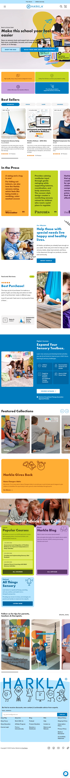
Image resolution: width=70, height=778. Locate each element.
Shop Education (5, 724)
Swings (6, 450)
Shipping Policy (62, 721)
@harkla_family (64, 615)
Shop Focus (4, 721)
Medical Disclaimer (61, 732)
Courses (37, 450)
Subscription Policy (62, 725)
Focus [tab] (28, 104)
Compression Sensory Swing (10, 141)
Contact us (47, 724)
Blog (30, 718)
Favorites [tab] (10, 104)
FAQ (45, 718)
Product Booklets (34, 724)
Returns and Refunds (47, 728)
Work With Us (19, 721)
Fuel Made (25, 748)
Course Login (5, 727)
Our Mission (7, 490)
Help (45, 721)
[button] (65, 773)
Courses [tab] (60, 104)
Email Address (6, 710)
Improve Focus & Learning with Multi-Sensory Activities (15, 565)
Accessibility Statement (61, 737)
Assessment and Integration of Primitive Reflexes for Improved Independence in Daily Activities (16, 546)
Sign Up (62, 714)
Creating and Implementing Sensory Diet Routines (16, 556)
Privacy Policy (62, 729)
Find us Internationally (19, 728)
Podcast (31, 721)
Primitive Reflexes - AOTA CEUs (37, 141)
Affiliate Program (20, 724)
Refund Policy (62, 718)
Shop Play (4, 718)
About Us (18, 718)
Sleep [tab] (43, 104)
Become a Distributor (32, 728)
